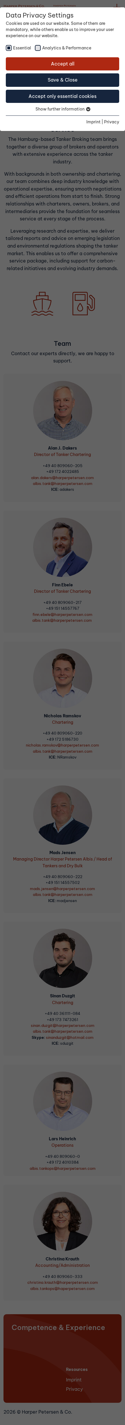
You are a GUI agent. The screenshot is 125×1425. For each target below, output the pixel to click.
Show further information (60, 109)
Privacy (111, 122)
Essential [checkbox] (22, 48)
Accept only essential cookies (62, 96)
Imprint (93, 122)
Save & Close (63, 80)
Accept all (62, 64)
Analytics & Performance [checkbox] (66, 48)
